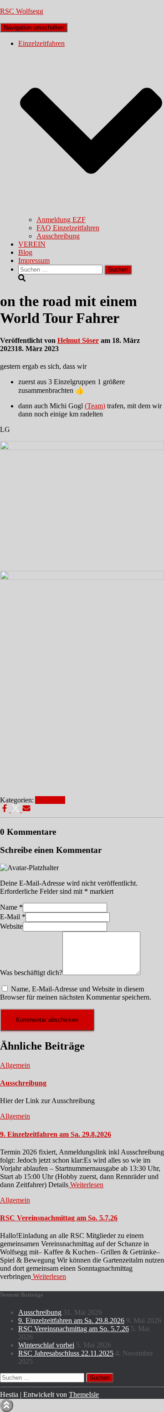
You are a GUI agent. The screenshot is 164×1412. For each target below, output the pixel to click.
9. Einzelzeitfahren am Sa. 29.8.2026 (55, 1134)
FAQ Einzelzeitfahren (67, 228)
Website (11, 926)
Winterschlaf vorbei (46, 1345)
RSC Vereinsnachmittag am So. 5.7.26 (59, 1218)
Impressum (34, 260)
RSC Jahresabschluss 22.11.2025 (65, 1353)
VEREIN (32, 244)
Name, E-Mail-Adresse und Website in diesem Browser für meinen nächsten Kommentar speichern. (75, 993)
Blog (25, 252)
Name (11, 907)
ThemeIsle (84, 1394)
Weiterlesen (85, 1185)
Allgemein (50, 800)
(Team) (95, 406)
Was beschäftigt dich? (31, 972)
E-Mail (13, 917)
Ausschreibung (58, 236)
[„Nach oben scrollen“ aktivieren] (6, 1405)
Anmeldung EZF (61, 219)
